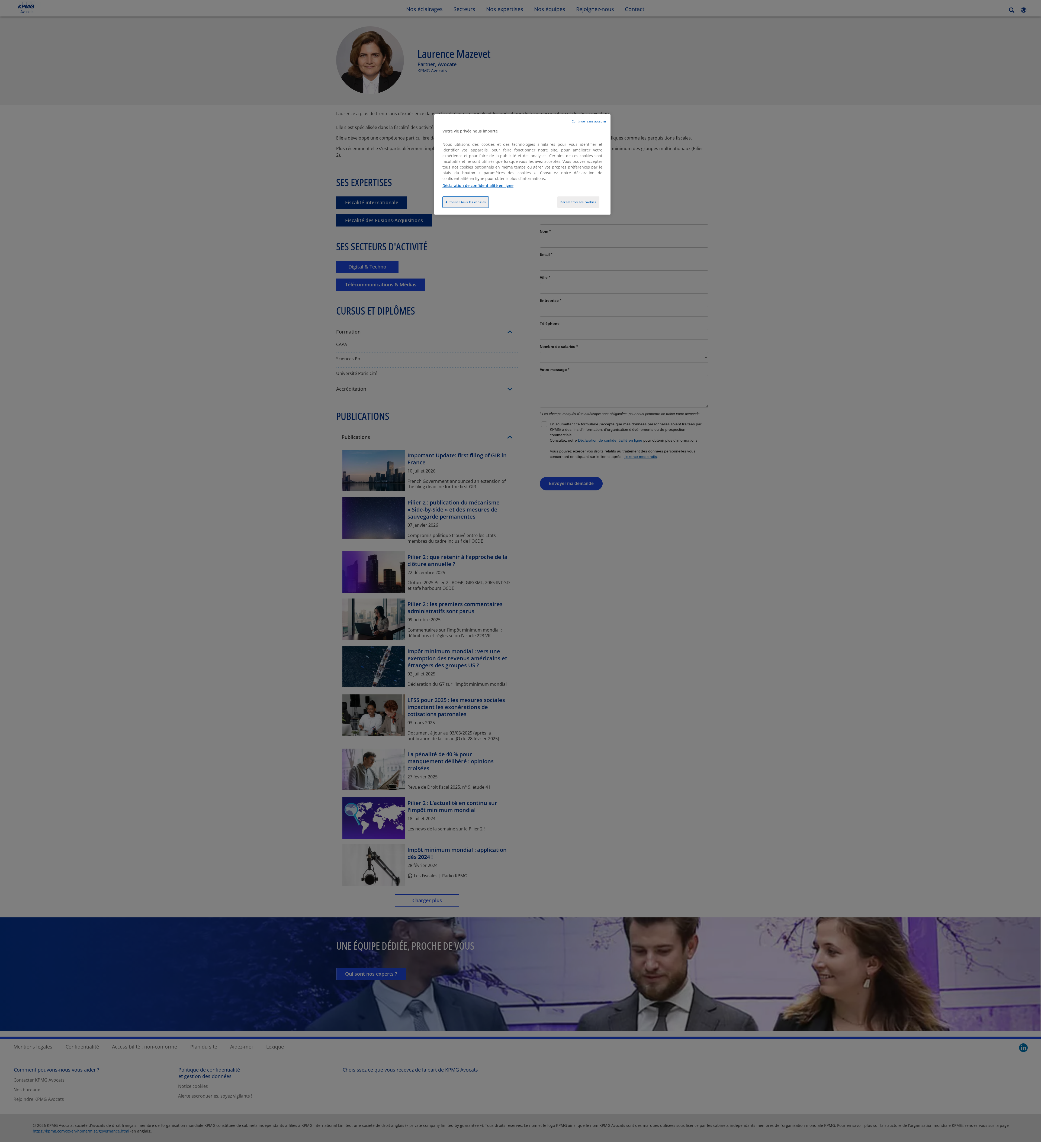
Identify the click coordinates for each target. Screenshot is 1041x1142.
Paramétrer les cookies (578, 202)
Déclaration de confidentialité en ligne (477, 185)
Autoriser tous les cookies (465, 202)
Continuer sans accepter (589, 121)
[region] (522, 164)
